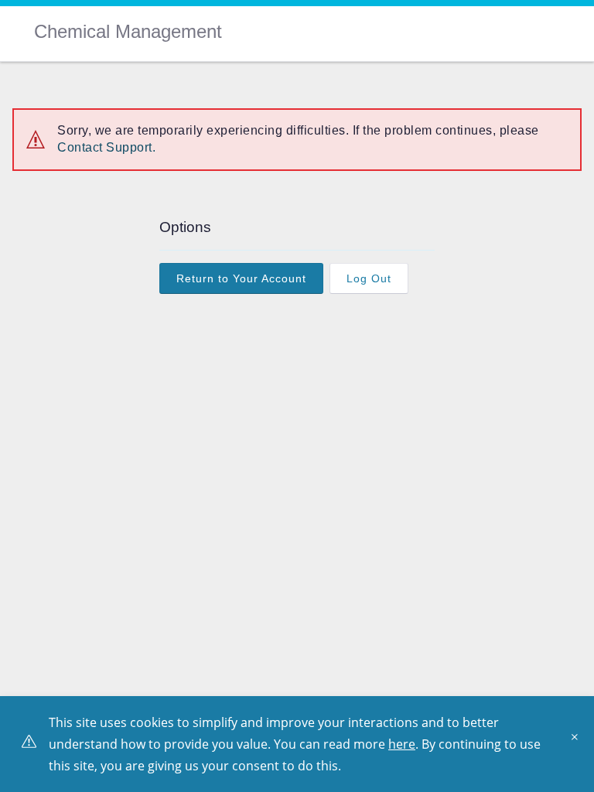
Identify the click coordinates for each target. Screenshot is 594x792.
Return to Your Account (241, 278)
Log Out (368, 278)
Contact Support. (106, 147)
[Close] (578, 742)
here (401, 744)
